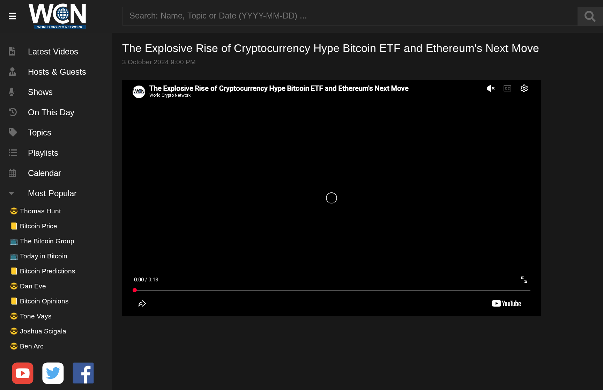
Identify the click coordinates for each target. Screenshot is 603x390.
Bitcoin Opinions (39, 301)
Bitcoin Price (33, 226)
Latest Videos (53, 51)
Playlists (43, 152)
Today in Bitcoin (38, 256)
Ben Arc (27, 346)
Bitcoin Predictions (42, 271)
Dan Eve (28, 286)
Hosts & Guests (57, 71)
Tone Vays (31, 316)
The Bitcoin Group (42, 241)
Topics (39, 132)
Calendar (44, 173)
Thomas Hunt (35, 211)
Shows (40, 92)
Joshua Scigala (38, 331)
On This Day (51, 112)
